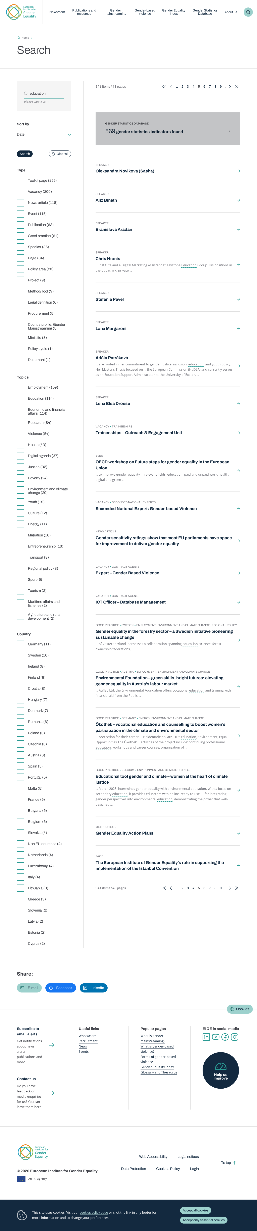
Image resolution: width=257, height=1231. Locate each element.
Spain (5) (35, 766)
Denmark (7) (38, 711)
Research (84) (39, 423)
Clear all (62, 154)
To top (226, 1163)
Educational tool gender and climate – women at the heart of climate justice (162, 779)
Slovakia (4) (37, 833)
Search (248, 12)
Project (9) (36, 280)
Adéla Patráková (112, 358)
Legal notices (188, 1157)
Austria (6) (36, 755)
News (83, 1046)
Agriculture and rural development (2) (44, 616)
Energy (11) (37, 524)
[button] (29, 987)
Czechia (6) (37, 744)
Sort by (23, 124)
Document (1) (39, 360)
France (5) (36, 800)
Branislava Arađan (114, 229)
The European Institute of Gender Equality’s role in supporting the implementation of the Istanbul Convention (160, 865)
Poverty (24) (38, 478)
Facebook (225, 1037)
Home (25, 37)
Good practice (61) (43, 236)
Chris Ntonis (108, 258)
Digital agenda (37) (43, 456)
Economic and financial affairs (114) (46, 411)
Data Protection (133, 1169)
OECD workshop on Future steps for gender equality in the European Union (162, 465)
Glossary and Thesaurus (159, 1072)
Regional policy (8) (43, 568)
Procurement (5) (41, 313)
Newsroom (57, 12)
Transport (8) (38, 557)
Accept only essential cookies (204, 1220)
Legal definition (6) (43, 302)
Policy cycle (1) (40, 349)
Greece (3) (37, 899)
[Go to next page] (229, 86)
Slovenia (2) (37, 910)
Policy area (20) (41, 269)
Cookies (242, 1009)
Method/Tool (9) (41, 291)
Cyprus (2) (36, 944)
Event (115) (37, 214)
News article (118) (43, 203)
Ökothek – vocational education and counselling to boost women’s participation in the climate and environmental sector (160, 727)
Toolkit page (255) (42, 180)
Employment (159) (43, 387)
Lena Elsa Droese (113, 403)
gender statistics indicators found (144, 132)
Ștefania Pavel (110, 299)
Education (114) (41, 398)
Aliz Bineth (106, 200)
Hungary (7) (37, 700)
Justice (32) (37, 467)
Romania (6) (38, 722)
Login (194, 1169)
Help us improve (221, 1076)
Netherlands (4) (40, 855)
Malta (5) (35, 788)
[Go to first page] (164, 86)
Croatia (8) (36, 689)
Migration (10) (39, 535)
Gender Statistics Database (205, 12)
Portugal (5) (37, 777)
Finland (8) (37, 677)
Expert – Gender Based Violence (127, 573)
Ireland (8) (36, 666)
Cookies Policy (168, 1169)
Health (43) (37, 445)
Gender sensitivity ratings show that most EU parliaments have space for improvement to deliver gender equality (164, 541)
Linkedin (206, 1037)
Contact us (26, 1079)
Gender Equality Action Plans (124, 833)
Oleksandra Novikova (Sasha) (125, 171)
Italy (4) (34, 877)
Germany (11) (39, 644)
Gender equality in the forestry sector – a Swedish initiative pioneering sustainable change (164, 634)
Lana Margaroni (111, 328)
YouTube (215, 1037)
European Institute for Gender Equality (21, 12)
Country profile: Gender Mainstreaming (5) (46, 326)
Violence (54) (39, 434)
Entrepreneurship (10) (45, 546)
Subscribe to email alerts (28, 1031)
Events (84, 1051)
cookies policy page (94, 1212)
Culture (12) (37, 513)
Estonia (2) (37, 932)
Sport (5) (35, 580)
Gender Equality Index (173, 12)
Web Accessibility (153, 1157)
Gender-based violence (145, 12)
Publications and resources (84, 12)
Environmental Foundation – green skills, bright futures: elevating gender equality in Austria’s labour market (159, 681)
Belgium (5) (37, 822)
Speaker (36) (38, 247)
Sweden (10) (38, 655)
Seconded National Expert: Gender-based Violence (146, 508)
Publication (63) (41, 225)
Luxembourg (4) (41, 866)
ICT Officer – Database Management (131, 602)
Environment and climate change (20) (48, 491)
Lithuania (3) (38, 888)
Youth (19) (36, 502)
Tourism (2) (37, 591)
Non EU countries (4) (45, 844)
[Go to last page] (236, 86)
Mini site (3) (37, 338)
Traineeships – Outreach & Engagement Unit (139, 432)
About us (230, 12)
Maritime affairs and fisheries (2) (44, 603)
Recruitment (88, 1041)
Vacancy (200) (40, 192)
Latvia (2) (35, 921)
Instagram (234, 1037)
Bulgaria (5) (37, 811)
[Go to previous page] (170, 86)
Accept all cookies (195, 1210)
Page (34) (36, 258)
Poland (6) (36, 733)
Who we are (88, 1036)
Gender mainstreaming (115, 12)
